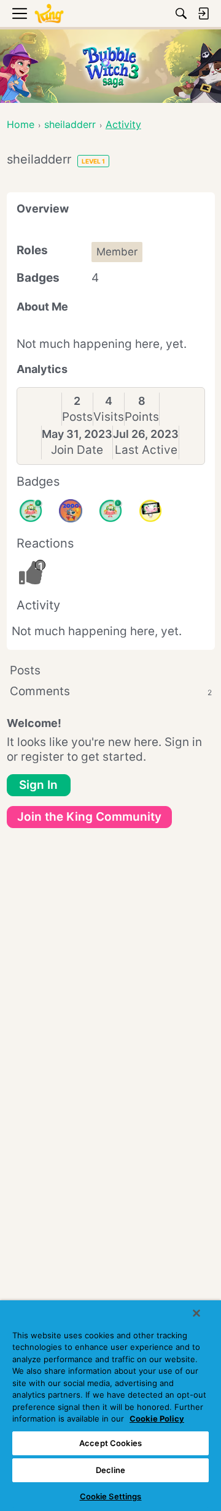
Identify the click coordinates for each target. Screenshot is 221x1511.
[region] (110, 1405)
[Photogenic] (150, 510)
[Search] (181, 13)
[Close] (196, 1313)
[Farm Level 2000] (70, 510)
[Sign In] (203, 13)
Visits (108, 417)
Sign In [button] (38, 785)
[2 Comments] (30, 510)
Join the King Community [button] (89, 817)
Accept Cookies (110, 1443)
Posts (77, 417)
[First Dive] (110, 510)
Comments (111, 691)
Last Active (146, 450)
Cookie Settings (111, 1496)
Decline (110, 1470)
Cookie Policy (157, 1418)
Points (142, 417)
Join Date (77, 450)
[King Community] (49, 14)
